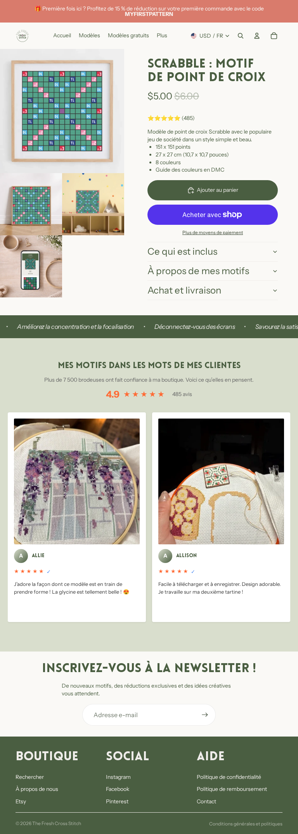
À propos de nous (37, 788)
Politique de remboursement (232, 788)
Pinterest (117, 801)
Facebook (117, 788)
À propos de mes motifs (198, 270)
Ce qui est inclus (182, 251)
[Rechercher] (240, 35)
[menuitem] (162, 36)
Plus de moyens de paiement (212, 232)
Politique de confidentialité (229, 776)
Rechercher (30, 776)
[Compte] (256, 35)
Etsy (21, 801)
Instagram (118, 776)
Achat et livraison (184, 290)
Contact (206, 801)
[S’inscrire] (205, 714)
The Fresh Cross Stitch (56, 823)
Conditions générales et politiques (245, 824)
